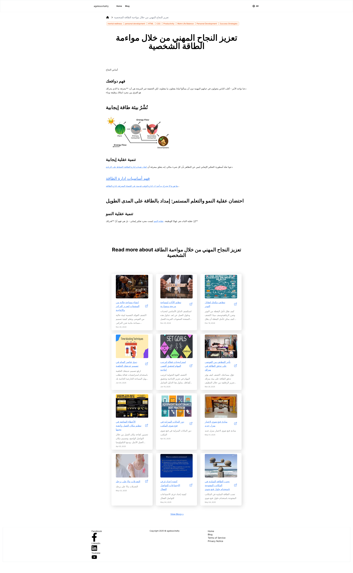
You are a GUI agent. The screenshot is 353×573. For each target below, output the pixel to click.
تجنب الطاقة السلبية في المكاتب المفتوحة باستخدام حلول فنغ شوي (217, 485)
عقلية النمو (159, 221)
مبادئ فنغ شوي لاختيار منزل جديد (216, 423)
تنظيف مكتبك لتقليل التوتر (215, 304)
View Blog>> (177, 514)
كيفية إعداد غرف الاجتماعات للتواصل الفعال (170, 485)
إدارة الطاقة (111, 186)
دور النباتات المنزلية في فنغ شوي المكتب (172, 423)
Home (119, 6)
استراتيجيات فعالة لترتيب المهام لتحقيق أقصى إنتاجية (173, 366)
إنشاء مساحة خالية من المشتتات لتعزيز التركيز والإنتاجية (127, 306)
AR (257, 6)
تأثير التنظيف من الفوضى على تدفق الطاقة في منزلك (217, 366)
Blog (127, 6)
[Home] (107, 17)
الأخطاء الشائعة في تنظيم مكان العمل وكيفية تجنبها (128, 425)
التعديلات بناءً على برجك (128, 481)
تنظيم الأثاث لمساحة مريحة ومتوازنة (170, 304)
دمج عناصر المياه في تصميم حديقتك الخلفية (127, 364)
